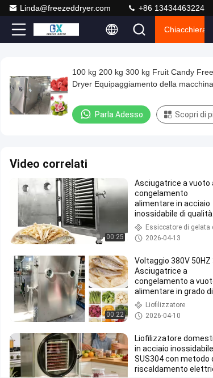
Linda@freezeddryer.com (65, 7)
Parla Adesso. (120, 114)
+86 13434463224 (170, 7)
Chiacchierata (184, 29)
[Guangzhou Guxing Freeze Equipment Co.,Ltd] (56, 29)
